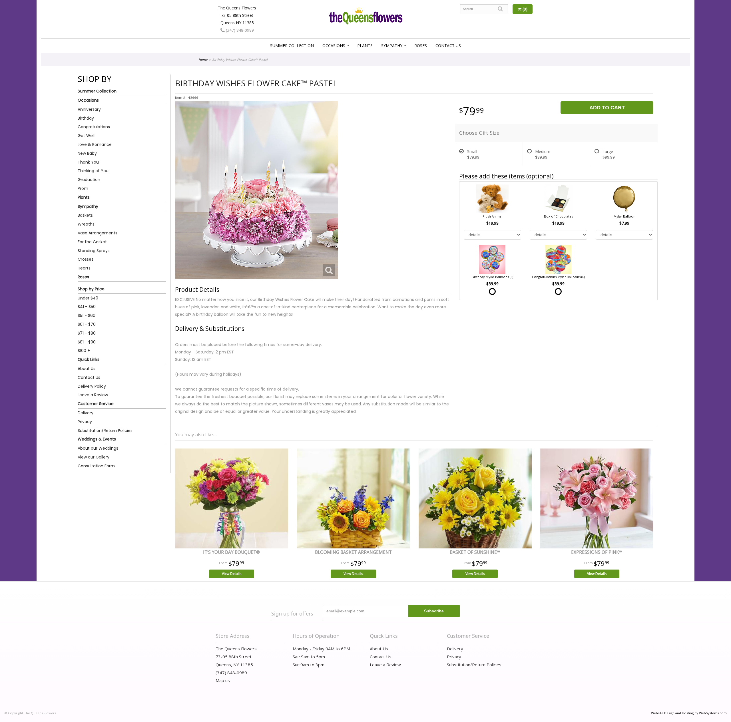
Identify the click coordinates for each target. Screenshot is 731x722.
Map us (223, 680)
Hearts (84, 268)
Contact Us (448, 45)
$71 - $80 (87, 333)
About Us (86, 368)
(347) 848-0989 (239, 30)
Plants (365, 45)
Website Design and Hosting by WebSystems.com (689, 713)
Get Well (86, 135)
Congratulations (94, 127)
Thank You (88, 162)
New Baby (87, 153)
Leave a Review (93, 395)
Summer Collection (292, 45)
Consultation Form (96, 466)
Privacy (85, 422)
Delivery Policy (92, 386)
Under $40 (88, 298)
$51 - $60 (86, 315)
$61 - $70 (87, 324)
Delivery (85, 413)
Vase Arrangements (97, 233)
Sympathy (391, 45)
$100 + (84, 350)
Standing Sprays (94, 251)
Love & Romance (95, 144)
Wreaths (86, 224)
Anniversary (89, 109)
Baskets (85, 215)
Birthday (86, 118)
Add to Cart (607, 107)
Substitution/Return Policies (105, 430)
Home (202, 59)
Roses (420, 45)
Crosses (85, 259)
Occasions (333, 45)
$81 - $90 (87, 342)
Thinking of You (93, 171)
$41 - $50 (87, 306)
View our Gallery (93, 457)
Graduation (89, 179)
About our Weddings (98, 448)
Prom (83, 188)
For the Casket (92, 242)
